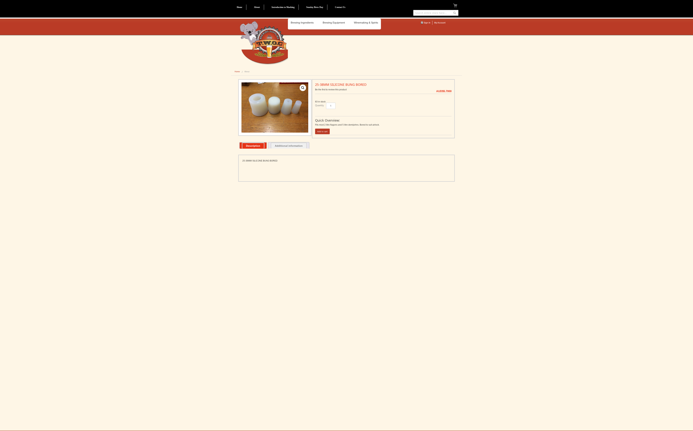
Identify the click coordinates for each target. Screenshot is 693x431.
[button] (303, 88)
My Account (439, 22)
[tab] (253, 145)
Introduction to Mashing (283, 7)
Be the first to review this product (331, 89)
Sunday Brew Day (314, 7)
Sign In (427, 22)
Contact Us (340, 7)
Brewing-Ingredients (302, 22)
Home (239, 7)
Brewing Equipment (334, 22)
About (257, 7)
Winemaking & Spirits (366, 22)
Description (253, 145)
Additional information (289, 145)
